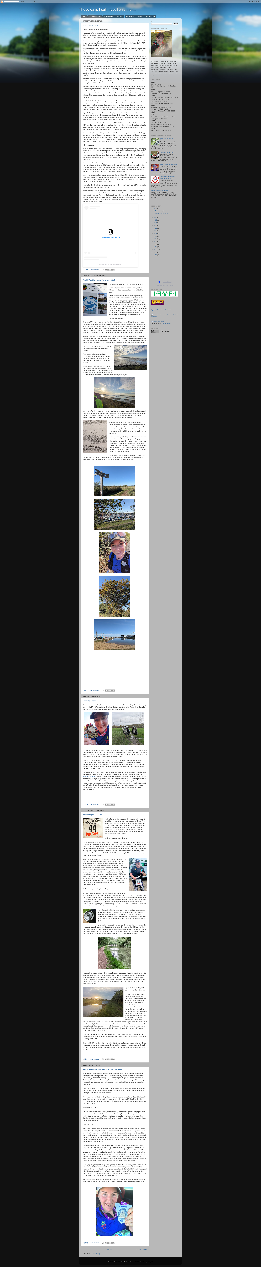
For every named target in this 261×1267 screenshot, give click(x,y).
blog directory (166, 323)
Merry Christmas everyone (168, 164)
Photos (140, 16)
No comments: (95, 269)
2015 (155, 239)
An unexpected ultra (91, 25)
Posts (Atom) (95, 1254)
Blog (84, 16)
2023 (155, 217)
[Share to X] (110, 270)
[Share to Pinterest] (114, 270)
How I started (150, 16)
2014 (155, 241)
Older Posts (142, 1250)
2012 (155, 247)
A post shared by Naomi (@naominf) (110, 264)
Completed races (95, 16)
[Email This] (106, 270)
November (158, 211)
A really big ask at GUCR (93, 815)
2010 (155, 252)
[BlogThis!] (108, 270)
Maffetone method (89, 776)
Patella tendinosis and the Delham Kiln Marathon (102, 1069)
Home (109, 1250)
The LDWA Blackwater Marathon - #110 (99, 280)
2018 (155, 231)
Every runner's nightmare (159, 190)
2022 (155, 220)
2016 (155, 236)
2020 (155, 225)
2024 (155, 208)
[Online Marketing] (157, 321)
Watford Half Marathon (167, 152)
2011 (155, 249)
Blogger (150, 1262)
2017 (155, 233)
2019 (155, 228)
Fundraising (130, 16)
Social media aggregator (165, 285)
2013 (155, 244)
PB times (120, 16)
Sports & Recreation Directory (161, 310)
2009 (155, 255)
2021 (155, 222)
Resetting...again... (90, 701)
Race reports (108, 16)
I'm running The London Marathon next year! (167, 177)
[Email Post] (102, 269)
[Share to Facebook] (112, 270)
